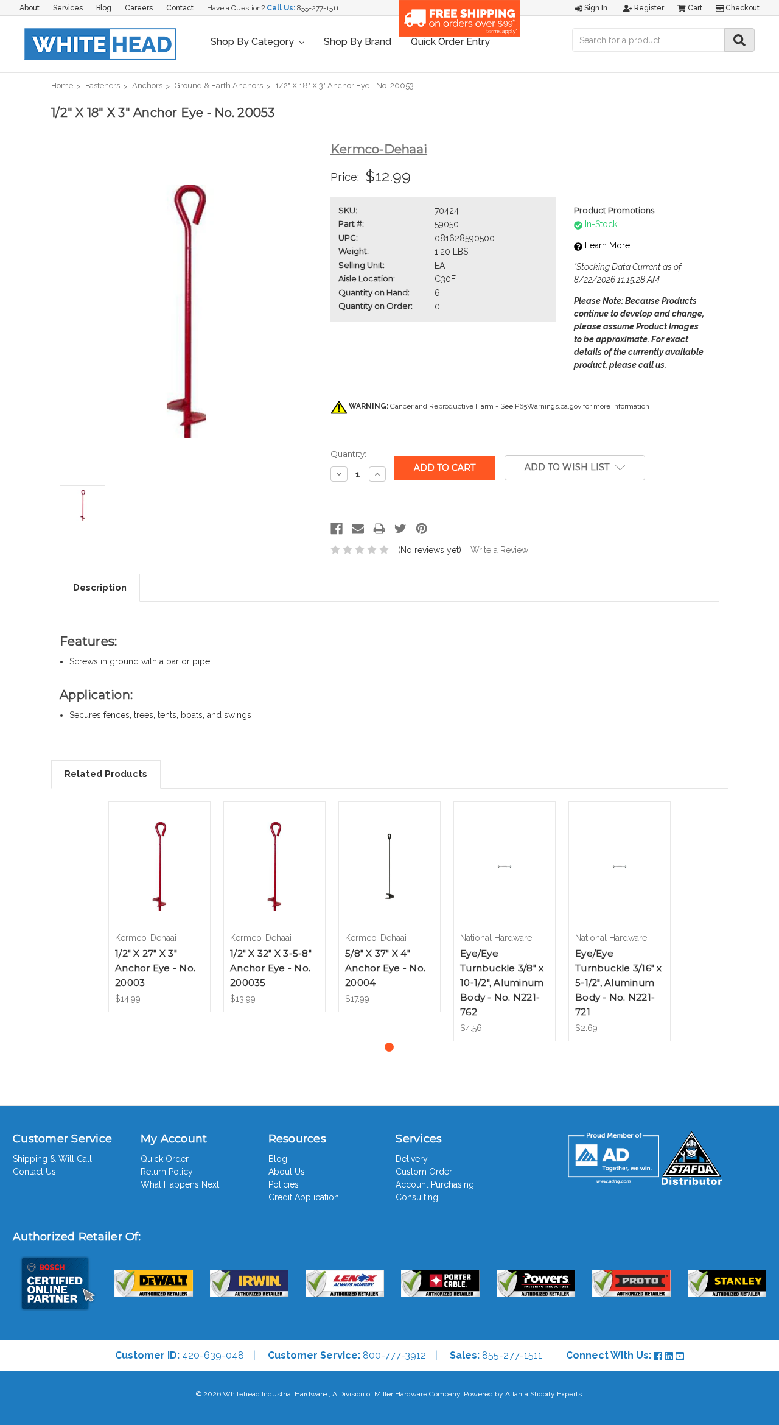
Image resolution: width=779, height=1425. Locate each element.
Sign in (594, 8)
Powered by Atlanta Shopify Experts (523, 1394)
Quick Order (165, 1159)
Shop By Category (253, 41)
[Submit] (739, 40)
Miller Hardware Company (417, 1394)
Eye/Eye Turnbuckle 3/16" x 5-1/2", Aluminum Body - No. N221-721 (618, 983)
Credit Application (303, 1197)
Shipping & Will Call (52, 1159)
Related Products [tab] (106, 774)
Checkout (742, 8)
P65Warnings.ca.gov (548, 406)
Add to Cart (160, 877)
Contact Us (34, 1172)
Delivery (412, 1159)
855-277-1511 (318, 8)
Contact (180, 8)
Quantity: (348, 454)
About (29, 8)
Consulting (417, 1197)
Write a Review (499, 550)
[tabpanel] (159, 906)
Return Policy (167, 1172)
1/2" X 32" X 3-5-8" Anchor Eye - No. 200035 (271, 968)
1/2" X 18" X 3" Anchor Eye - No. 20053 (344, 85)
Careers (139, 8)
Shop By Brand (357, 41)
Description (100, 587)
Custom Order (424, 1172)
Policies (283, 1184)
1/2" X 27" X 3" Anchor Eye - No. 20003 (155, 968)
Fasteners (102, 85)
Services (68, 8)
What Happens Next (180, 1184)
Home (62, 85)
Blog (103, 8)
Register (648, 8)
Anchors (147, 85)
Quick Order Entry (450, 41)
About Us (286, 1172)
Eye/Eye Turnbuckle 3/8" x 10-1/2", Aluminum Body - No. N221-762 (501, 983)
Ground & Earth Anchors (219, 85)
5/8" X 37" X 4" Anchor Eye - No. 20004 (385, 968)
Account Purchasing (435, 1184)
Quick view (159, 855)
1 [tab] (389, 1047)
